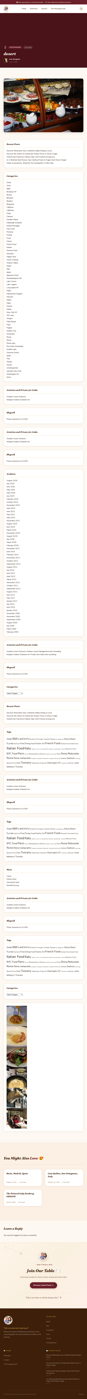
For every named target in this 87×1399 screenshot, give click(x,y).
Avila (9, 185)
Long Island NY (12, 287)
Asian (9, 182)
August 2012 (12, 567)
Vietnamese (35, 763)
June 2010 (11, 607)
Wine (9, 377)
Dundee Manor (12, 219)
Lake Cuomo (11, 281)
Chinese (10, 216)
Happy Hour (11, 256)
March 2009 (11, 629)
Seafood (70, 758)
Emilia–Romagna (13, 226)
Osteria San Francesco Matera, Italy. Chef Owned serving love (31, 157)
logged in (17, 1235)
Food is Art (40, 743)
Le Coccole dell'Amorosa (46, 749)
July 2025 (10, 496)
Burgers (10, 201)
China (9, 213)
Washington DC (13, 374)
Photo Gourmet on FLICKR (17, 419)
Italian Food (15, 748)
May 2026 (11, 490)
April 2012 (11, 576)
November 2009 (13, 616)
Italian (9, 266)
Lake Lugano (12, 284)
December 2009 (13, 613)
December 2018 (13, 533)
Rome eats (11, 343)
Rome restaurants (22, 758)
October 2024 (12, 502)
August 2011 (12, 591)
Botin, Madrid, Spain (17, 1173)
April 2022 (11, 517)
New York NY (12, 312)
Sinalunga (77, 758)
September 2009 (14, 619)
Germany (10, 253)
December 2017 (13, 548)
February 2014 (12, 554)
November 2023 (13, 505)
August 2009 (12, 622)
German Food (12, 250)
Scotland (64, 758)
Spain (9, 355)
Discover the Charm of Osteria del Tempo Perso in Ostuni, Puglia (32, 154)
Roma (9, 337)
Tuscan (9, 365)
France (9, 241)
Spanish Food (11, 763)
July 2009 (10, 626)
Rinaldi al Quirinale (50, 754)
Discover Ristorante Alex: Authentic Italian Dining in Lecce (29, 150)
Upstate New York (14, 371)
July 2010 (10, 604)
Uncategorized (15, 47)
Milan (9, 303)
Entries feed (11, 879)
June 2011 (11, 595)
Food (9, 238)
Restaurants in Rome (37, 754)
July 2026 (10, 483)
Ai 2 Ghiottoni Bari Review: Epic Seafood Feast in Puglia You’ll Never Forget (36, 160)
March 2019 (11, 530)
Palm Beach (11, 321)
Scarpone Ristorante (42, 758)
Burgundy (10, 204)
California (10, 210)
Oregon (9, 318)
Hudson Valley (12, 263)
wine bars (70, 763)
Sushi (18, 763)
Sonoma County (13, 352)
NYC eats (10, 315)
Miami (9, 300)
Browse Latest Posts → (43, 1285)
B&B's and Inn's (20, 738)
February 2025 (12, 499)
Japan (9, 272)
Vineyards (43, 763)
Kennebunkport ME (14, 278)
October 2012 (12, 561)
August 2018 (12, 536)
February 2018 (12, 545)
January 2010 (12, 610)
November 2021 (13, 520)
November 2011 (13, 582)
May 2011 (11, 598)
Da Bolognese (60, 739)
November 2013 (13, 557)
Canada (46, 739)
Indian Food (74, 744)
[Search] (81, 8)
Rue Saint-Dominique (15, 346)
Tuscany (26, 763)
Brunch (9, 195)
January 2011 (12, 601)
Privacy (81, 1394)
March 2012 (11, 579)
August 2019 (12, 523)
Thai (8, 358)
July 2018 (10, 539)
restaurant (11, 334)
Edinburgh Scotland (14, 222)
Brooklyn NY (11, 192)
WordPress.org (13, 885)
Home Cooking (12, 260)
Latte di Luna (35, 749)
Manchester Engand (14, 294)
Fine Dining (25, 743)
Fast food (16, 744)
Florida (9, 235)
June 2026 (11, 486)
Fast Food (11, 229)
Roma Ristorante (70, 753)
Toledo (9, 361)
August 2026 (12, 480)
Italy (8, 269)
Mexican (10, 297)
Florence (10, 232)
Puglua (9, 328)
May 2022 (11, 514)
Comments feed (13, 882)
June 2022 (11, 511)
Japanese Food (12, 275)
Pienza (26, 754)
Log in (9, 876)
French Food (11, 244)
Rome (9, 340)
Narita (9, 309)
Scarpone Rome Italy (54, 758)
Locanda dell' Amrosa (59, 749)
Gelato (9, 247)
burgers (41, 739)
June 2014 (11, 551)
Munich (9, 306)
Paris (9, 324)
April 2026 (11, 493)
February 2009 (12, 632)
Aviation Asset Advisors (16, 396)
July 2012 (10, 570)
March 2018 (11, 542)
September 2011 (14, 588)
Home (24, 9)
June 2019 (11, 527)
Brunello (10, 198)
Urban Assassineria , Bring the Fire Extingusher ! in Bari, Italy (30, 163)
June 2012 (11, 573)
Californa (10, 207)
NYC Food (12, 753)
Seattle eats (11, 349)
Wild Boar (64, 763)
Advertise (33, 9)
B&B (8, 188)
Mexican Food (71, 749)
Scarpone (33, 758)
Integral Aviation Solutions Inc (18, 399)
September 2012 (14, 564)
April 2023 (11, 508)
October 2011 (12, 585)
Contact (44, 9)
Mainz (9, 290)
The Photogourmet (58, 9)
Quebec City (11, 331)
